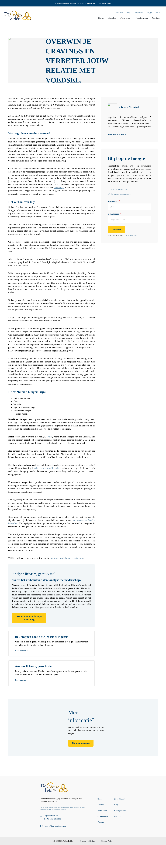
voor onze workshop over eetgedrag (66, 558)
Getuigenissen (138, 12)
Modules (112, 18)
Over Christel (119, 12)
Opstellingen (142, 18)
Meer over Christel (116, 134)
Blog (128, 12)
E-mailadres (114, 214)
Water (49, 436)
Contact (156, 18)
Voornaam (114, 201)
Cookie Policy (107, 841)
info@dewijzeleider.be (55, 826)
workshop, (59, 187)
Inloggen (149, 12)
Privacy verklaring (87, 841)
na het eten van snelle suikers (47, 468)
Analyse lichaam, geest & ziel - (83, 3)
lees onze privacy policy (131, 235)
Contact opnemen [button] (81, 743)
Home (101, 18)
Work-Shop (125, 18)
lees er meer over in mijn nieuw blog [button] (29, 618)
